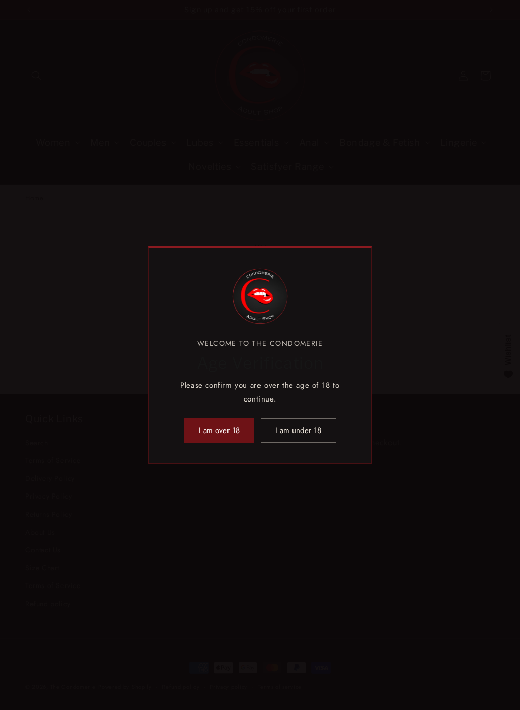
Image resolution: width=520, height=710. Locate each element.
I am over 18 (219, 430)
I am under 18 (298, 430)
